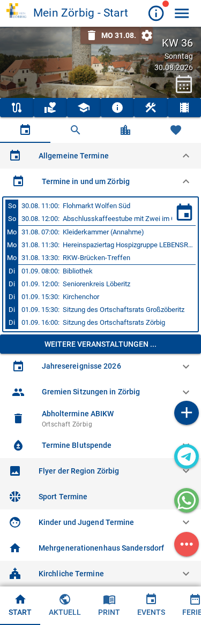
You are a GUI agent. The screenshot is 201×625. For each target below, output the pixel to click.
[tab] (25, 130)
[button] (100, 156)
